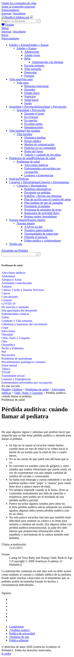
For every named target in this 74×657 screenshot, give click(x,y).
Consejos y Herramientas (32, 185)
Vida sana (22, 82)
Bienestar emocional (36, 86)
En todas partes (33, 123)
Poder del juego (33, 151)
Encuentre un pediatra (37, 192)
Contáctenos (16, 626)
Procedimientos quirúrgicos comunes (24, 362)
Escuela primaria (34, 65)
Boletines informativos (37, 189)
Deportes (29, 89)
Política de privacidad (22, 633)
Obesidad (7, 334)
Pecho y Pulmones (13, 348)
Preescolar (30, 72)
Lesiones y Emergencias (38, 175)
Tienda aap (15, 244)
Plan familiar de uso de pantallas (43, 202)
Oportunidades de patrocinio (41, 233)
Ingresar (6, 13)
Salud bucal (31, 99)
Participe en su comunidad (40, 147)
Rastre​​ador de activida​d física (41, 213)
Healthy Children (12, 389)
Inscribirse (19, 13)
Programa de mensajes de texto (42, 209)
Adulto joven (32, 55)
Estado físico (32, 93)
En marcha (30, 120)
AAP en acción (33, 226)
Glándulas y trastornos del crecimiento (24, 324)
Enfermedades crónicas (15, 314)
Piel (4, 351)
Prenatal (29, 75)
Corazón (7, 300)
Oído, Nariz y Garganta (16, 338)
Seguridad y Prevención (31, 110)
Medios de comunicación (39, 144)
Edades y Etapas (26, 48)
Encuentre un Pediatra (15, 250)
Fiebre (5, 317)
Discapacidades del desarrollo (19, 310)
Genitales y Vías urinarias (17, 320)
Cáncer (6, 293)
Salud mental (9, 365)
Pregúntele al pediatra (37, 206)
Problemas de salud (28, 161)
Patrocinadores (10, 10)
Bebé (27, 58)
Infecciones (8, 331)
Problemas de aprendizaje (17, 358)
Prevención (8, 355)
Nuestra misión (26, 223)
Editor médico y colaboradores (42, 240)
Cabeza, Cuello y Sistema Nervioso (23, 290)
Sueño (28, 103)
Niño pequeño (32, 69)
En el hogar (31, 117)
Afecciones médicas (36, 165)
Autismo (7, 286)
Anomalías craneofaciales (17, 283)
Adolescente (31, 51)
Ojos (4, 341)
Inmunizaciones (33, 127)
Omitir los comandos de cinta (19, 3)
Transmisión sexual (13, 375)
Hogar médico (32, 141)
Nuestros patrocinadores (38, 230)
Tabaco (6, 368)
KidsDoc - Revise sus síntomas (42, 196)
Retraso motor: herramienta (40, 216)
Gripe (5, 327)
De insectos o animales (15, 307)
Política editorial (18, 640)
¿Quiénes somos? (19, 630)
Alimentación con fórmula (47, 62)
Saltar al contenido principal (18, 6)
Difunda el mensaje (35, 237)
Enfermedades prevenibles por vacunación (27, 382)
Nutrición (30, 96)
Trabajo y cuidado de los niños (42, 154)
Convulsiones (10, 296)
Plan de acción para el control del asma (47, 199)
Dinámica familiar (35, 137)
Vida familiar (24, 134)
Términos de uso (19, 637)
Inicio (5, 35)
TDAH (6, 372)
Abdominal (8, 276)
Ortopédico (8, 344)
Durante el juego (34, 113)
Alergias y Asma (11, 279)
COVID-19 (8, 303)
